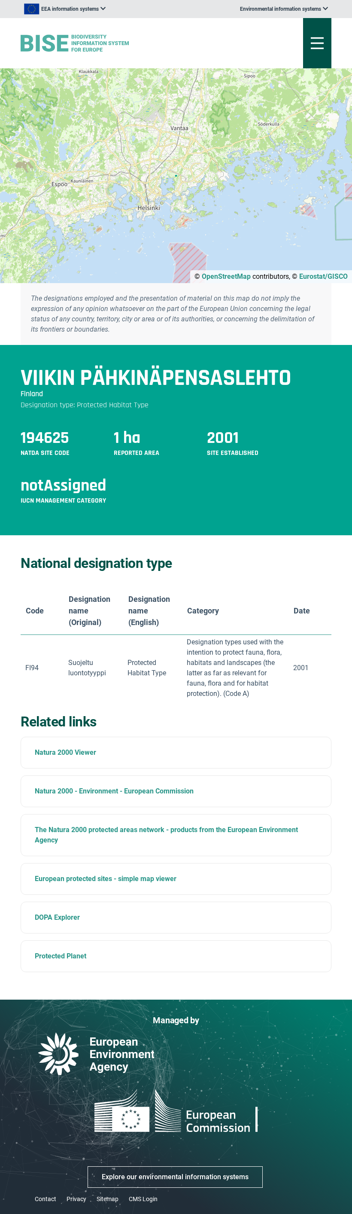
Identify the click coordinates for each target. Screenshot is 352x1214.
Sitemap (107, 1199)
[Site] (122, 43)
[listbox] (65, 9)
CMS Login (143, 1199)
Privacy (76, 1199)
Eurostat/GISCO (323, 276)
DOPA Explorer (57, 917)
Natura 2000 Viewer (65, 752)
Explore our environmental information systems (175, 1177)
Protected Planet (60, 956)
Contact (45, 1199)
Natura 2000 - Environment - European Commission (114, 791)
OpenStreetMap (226, 276)
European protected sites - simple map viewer (105, 879)
